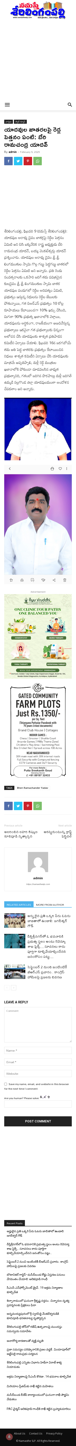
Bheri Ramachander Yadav (32, 787)
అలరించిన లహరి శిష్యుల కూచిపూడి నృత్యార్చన (21, 833)
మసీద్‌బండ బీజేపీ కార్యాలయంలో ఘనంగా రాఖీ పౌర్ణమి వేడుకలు (38, 1397)
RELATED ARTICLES (19, 904)
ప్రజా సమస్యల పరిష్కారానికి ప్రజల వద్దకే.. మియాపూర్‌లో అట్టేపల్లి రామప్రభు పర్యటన (38, 1351)
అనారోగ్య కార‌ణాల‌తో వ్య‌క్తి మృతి (25, 1340)
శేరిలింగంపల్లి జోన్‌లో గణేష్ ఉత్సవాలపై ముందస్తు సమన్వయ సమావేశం (34, 1329)
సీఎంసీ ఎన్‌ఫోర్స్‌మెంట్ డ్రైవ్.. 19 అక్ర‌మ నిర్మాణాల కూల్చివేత (35, 1290)
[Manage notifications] (9, 1436)
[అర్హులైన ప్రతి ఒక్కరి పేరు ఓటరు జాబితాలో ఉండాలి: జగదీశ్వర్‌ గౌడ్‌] (14, 920)
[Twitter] (18, 161)
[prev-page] (7, 987)
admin (13, 152)
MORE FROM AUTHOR (50, 904)
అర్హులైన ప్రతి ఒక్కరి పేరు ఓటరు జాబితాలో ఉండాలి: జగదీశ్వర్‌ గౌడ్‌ (49, 920)
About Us (19, 1433)
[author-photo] (38, 872)
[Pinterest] (28, 161)
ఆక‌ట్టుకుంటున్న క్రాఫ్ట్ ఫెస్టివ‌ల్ (58, 833)
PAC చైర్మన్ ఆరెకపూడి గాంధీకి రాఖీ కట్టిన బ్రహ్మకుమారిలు (39, 1409)
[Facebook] (8, 161)
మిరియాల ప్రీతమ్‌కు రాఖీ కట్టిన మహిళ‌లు (30, 1386)
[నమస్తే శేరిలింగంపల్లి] (38, 9)
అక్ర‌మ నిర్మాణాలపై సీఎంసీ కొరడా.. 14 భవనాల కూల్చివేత (39, 1376)
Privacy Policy (54, 1433)
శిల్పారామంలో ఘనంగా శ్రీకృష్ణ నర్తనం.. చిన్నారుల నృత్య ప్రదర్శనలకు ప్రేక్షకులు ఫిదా (38, 1303)
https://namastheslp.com (38, 884)
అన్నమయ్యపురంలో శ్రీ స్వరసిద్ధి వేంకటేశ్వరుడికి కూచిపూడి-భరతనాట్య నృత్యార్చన (33, 1316)
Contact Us (35, 1433)
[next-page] (13, 987)
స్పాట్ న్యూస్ (20, 122)
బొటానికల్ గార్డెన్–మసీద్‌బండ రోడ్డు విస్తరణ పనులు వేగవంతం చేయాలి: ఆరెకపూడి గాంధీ (36, 1277)
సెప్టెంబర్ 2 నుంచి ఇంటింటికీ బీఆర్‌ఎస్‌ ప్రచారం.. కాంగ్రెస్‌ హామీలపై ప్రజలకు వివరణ (47, 971)
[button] (7, 104)
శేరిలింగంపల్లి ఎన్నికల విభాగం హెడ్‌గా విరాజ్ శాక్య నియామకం (34, 1365)
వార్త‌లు (8, 122)
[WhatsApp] (37, 161)
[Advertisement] (38, 59)
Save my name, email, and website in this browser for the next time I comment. (36, 1086)
